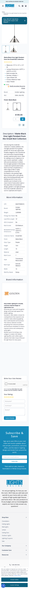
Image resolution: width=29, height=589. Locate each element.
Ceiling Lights (6, 524)
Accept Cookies (14, 579)
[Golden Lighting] (14, 294)
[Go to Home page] (9, 6)
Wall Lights (5, 527)
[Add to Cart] (22, 119)
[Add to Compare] (23, 125)
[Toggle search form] (19, 6)
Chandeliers (5, 521)
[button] (14, 517)
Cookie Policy (17, 575)
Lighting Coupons (7, 538)
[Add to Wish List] (19, 125)
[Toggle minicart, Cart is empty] (25, 6)
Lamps (4, 530)
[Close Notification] (25, 21)
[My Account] (22, 6)
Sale (3, 541)
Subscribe (15, 461)
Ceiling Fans (5, 532)
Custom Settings (14, 585)
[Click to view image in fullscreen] (14, 31)
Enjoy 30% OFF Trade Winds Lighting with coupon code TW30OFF (10, 20)
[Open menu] (3, 6)
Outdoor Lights (6, 535)
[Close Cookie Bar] (27, 569)
